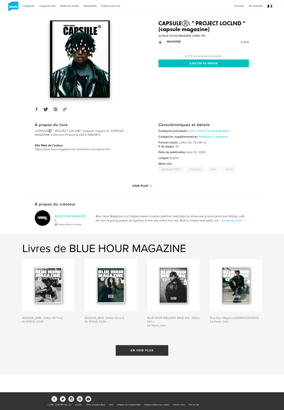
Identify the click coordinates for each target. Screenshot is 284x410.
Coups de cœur (47, 6)
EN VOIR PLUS (142, 350)
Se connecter (256, 6)
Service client (179, 405)
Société (78, 405)
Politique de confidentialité (128, 405)
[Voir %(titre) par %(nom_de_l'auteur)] (80, 59)
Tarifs (111, 405)
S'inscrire (239, 6)
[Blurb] (12, 8)
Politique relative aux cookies (157, 405)
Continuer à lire (231, 220)
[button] (270, 6)
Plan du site (194, 405)
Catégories (29, 6)
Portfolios (205, 137)
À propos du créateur (55, 204)
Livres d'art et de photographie (208, 131)
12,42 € (244, 42)
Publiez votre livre (110, 6)
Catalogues (220, 137)
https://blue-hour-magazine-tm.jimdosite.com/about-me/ (73, 149)
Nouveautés (90, 6)
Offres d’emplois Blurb (95, 405)
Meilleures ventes (69, 6)
